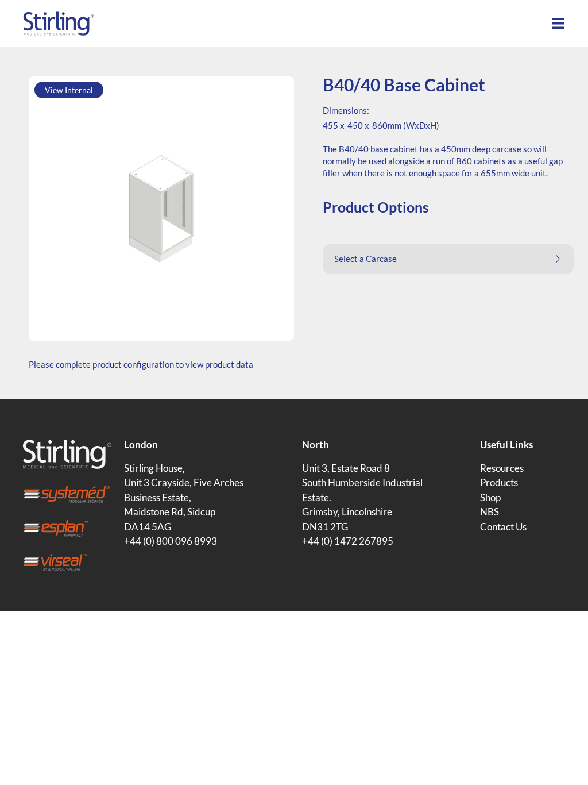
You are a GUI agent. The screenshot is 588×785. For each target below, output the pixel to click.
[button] (448, 259)
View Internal (69, 90)
